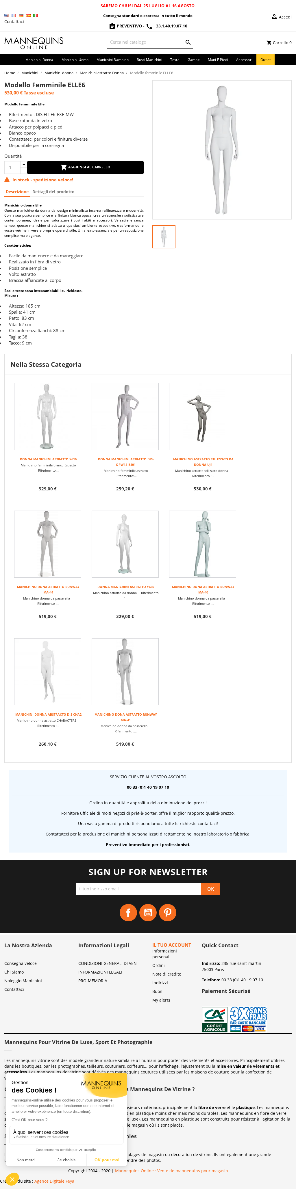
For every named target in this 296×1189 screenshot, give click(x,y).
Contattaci (14, 21)
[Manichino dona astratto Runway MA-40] (202, 544)
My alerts (161, 1000)
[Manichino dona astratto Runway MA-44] (47, 544)
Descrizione (17, 191)
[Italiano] (35, 15)
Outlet (265, 59)
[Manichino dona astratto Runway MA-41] (125, 671)
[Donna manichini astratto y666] (125, 544)
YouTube (148, 912)
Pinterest (167, 912)
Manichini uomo (75, 59)
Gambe (194, 59)
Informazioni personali (164, 953)
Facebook (128, 912)
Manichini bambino (112, 59)
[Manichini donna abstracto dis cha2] (47, 671)
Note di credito (166, 974)
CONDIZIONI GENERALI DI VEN (107, 963)
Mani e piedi (218, 59)
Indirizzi (160, 982)
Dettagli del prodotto (53, 191)
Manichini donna (39, 59)
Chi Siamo (14, 972)
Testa (175, 59)
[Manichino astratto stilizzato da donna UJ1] (202, 416)
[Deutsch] (21, 15)
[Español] (28, 15)
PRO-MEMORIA (92, 980)
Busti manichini (149, 59)
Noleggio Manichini (23, 980)
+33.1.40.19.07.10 (170, 26)
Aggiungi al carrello (88, 167)
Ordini (158, 965)
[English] (6, 15)
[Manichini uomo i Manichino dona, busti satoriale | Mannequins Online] (34, 42)
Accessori (244, 59)
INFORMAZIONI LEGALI (100, 972)
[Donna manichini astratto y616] (47, 416)
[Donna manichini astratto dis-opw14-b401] (125, 416)
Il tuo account (171, 945)
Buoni (158, 991)
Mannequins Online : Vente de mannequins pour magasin (171, 1170)
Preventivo (129, 26)
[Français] (14, 15)
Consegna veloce (20, 963)
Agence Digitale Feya (54, 1181)
